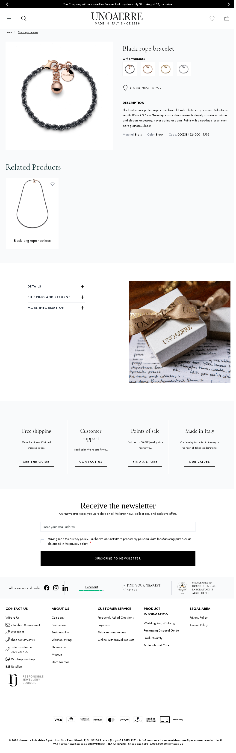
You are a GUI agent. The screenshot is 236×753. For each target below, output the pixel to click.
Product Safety (153, 638)
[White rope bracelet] (184, 69)
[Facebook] (47, 588)
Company (58, 617)
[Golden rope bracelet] (166, 69)
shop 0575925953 (23, 640)
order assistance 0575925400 (21, 649)
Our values (199, 462)
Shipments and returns (112, 632)
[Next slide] (228, 4)
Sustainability (60, 632)
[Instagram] (56, 588)
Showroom (59, 647)
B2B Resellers (14, 666)
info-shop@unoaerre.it (25, 625)
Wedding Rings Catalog (159, 623)
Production (59, 625)
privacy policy (79, 539)
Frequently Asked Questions (116, 617)
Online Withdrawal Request (116, 640)
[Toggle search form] (24, 18)
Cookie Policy (199, 625)
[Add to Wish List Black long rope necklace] (52, 184)
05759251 (17, 632)
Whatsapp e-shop (23, 659)
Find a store (145, 462)
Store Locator (60, 662)
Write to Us (12, 617)
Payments (103, 625)
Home (9, 32)
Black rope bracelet (28, 32)
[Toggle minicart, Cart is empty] (226, 18)
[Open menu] (9, 18)
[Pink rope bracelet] (148, 69)
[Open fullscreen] (59, 96)
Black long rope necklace (32, 240)
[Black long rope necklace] (32, 204)
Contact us (91, 462)
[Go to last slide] (7, 4)
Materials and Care (156, 645)
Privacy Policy (198, 617)
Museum (57, 654)
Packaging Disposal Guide (161, 630)
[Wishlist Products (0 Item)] (212, 18)
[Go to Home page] (118, 18)
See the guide (36, 462)
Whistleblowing (62, 640)
